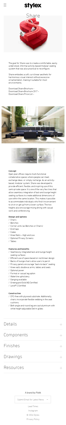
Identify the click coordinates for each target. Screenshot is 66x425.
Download (59, 49)
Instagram (33, 410)
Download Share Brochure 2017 (23, 91)
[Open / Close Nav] (5, 5)
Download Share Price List (21, 94)
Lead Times (33, 406)
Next (54, 155)
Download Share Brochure (21, 88)
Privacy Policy (33, 419)
